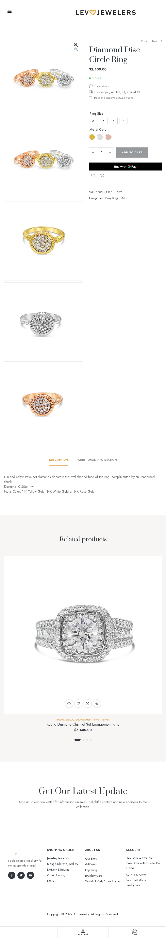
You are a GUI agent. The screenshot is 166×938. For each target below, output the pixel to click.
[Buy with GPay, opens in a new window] (125, 166)
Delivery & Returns (58, 870)
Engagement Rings (88, 720)
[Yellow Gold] (92, 137)
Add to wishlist (93, 176)
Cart (134, 934)
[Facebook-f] (11, 875)
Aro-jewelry (81, 914)
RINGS (124, 198)
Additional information (97, 460)
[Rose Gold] (108, 137)
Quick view (97, 703)
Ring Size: (96, 113)
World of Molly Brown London (103, 881)
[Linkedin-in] (30, 875)
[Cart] (134, 931)
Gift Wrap (91, 864)
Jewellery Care (93, 876)
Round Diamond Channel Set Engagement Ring (83, 724)
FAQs (50, 881)
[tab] (60, 460)
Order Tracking (56, 875)
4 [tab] (91, 740)
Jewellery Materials (58, 858)
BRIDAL (60, 720)
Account (83, 934)
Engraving (91, 870)
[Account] (83, 931)
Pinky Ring (111, 198)
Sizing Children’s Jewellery (62, 864)
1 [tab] (77, 740)
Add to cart (132, 152)
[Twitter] (21, 875)
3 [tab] (87, 740)
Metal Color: (99, 129)
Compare (102, 176)
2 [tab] (83, 740)
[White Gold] (100, 137)
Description (58, 460)
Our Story (91, 859)
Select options (69, 703)
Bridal (70, 720)
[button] (9, 11)
